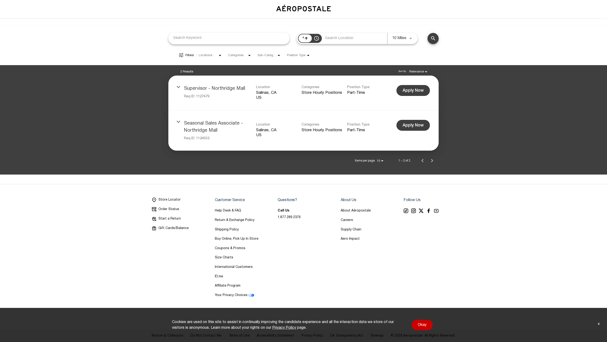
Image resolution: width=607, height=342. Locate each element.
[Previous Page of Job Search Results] (422, 161)
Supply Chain (351, 229)
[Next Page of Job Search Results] (432, 161)
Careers (347, 220)
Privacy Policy (284, 327)
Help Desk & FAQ (228, 210)
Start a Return (169, 218)
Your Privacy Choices (231, 295)
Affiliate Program (227, 285)
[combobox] (229, 38)
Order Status (168, 209)
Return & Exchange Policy (234, 220)
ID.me (219, 276)
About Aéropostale (356, 210)
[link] (303, 93)
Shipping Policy (227, 229)
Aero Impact (350, 238)
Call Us (283, 210)
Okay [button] (422, 325)
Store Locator (169, 199)
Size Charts (224, 257)
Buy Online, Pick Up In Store (236, 238)
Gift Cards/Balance (173, 228)
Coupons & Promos (230, 248)
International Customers (234, 267)
